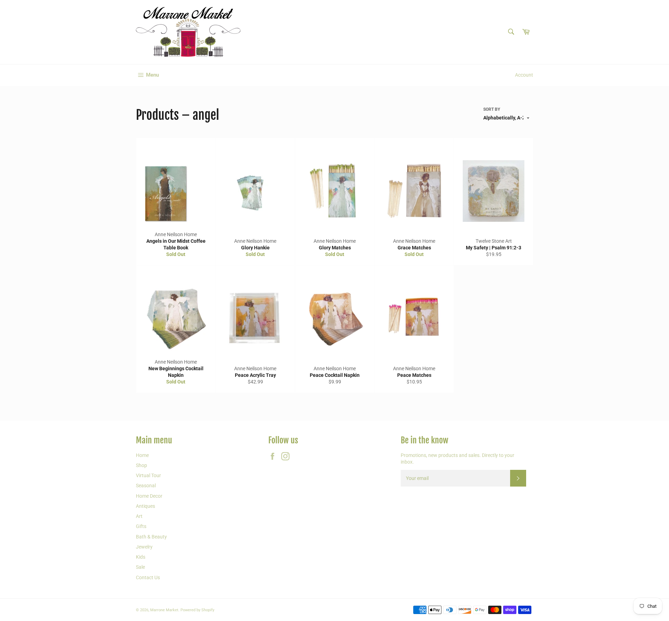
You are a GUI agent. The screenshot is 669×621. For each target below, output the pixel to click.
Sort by (491, 109)
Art (139, 516)
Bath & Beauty (151, 537)
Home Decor (149, 496)
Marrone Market (164, 610)
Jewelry (144, 547)
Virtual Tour (148, 475)
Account (524, 75)
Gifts (141, 526)
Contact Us (148, 577)
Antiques (145, 506)
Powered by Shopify (197, 610)
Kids (140, 557)
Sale (140, 567)
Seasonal (146, 485)
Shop (141, 465)
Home (142, 455)
